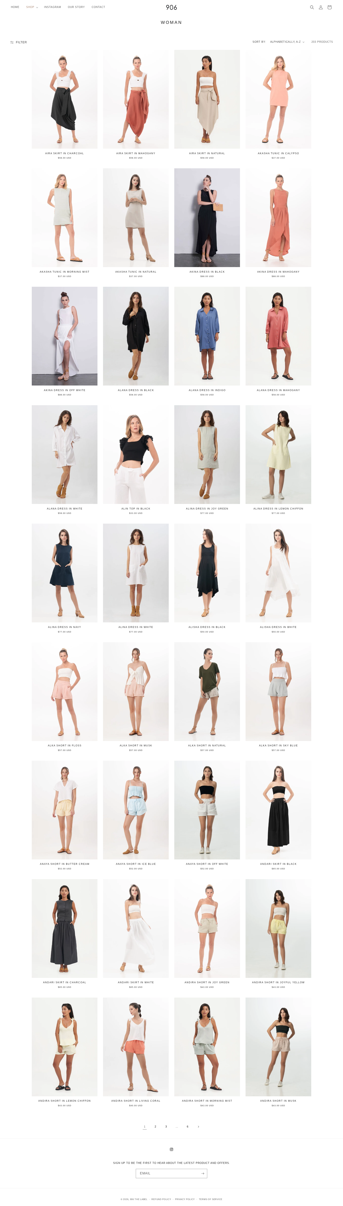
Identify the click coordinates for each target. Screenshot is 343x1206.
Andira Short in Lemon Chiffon (64, 1100)
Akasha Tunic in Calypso (278, 153)
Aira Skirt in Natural (207, 153)
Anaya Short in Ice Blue (136, 864)
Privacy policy (185, 1199)
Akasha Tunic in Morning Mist (65, 271)
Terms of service (210, 1199)
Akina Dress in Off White (65, 390)
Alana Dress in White (65, 508)
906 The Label (138, 1199)
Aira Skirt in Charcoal (64, 153)
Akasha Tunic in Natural (136, 271)
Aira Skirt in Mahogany (135, 153)
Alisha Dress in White (278, 627)
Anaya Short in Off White (207, 864)
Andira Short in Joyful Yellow (278, 982)
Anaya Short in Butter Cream (65, 864)
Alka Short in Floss (65, 745)
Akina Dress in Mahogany (278, 271)
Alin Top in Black (135, 508)
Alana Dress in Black (136, 390)
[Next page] (198, 1126)
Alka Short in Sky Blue (278, 745)
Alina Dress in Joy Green (207, 508)
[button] (32, 7)
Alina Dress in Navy (64, 627)
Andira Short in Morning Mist (207, 1100)
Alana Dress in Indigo (207, 390)
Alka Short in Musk (136, 745)
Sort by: (259, 41)
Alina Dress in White (136, 627)
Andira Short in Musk (278, 1100)
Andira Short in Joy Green (207, 982)
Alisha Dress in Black (207, 627)
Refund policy (161, 1199)
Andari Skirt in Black (278, 864)
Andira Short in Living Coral (136, 1100)
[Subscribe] (202, 1173)
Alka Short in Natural (207, 745)
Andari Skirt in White (136, 982)
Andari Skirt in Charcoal (64, 982)
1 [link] (144, 1126)
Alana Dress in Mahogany (278, 390)
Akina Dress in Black (207, 271)
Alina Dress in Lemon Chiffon (278, 508)
